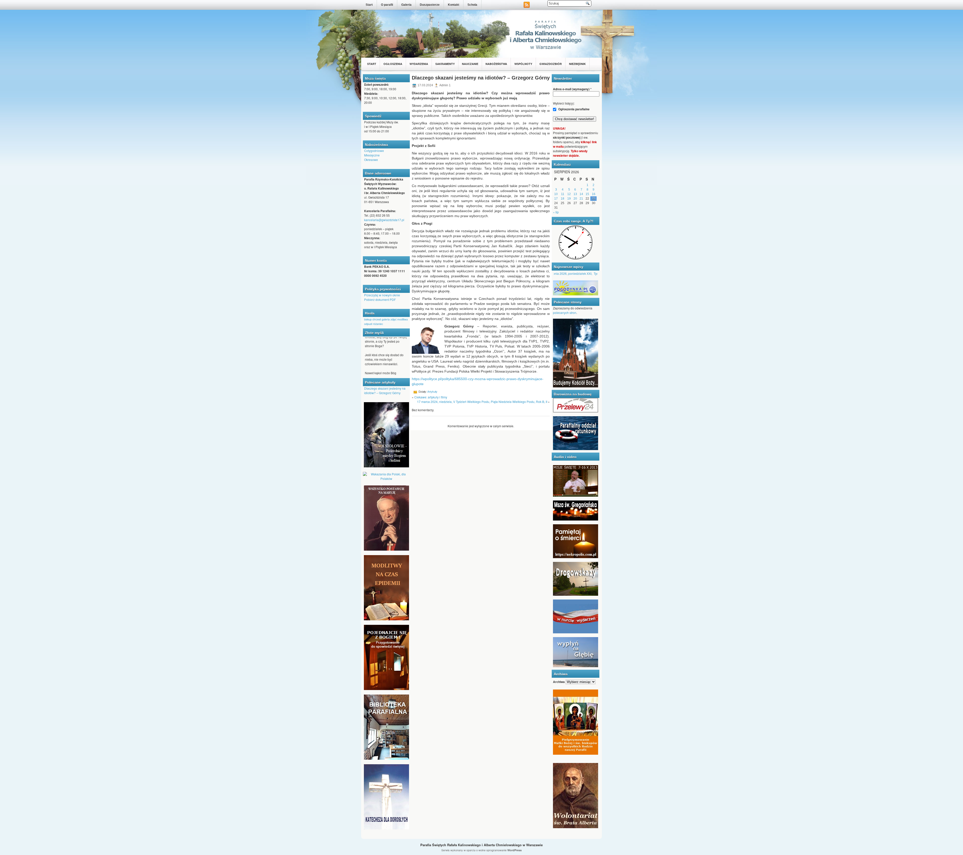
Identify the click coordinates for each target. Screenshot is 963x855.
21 (581, 198)
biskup (368, 319)
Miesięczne (372, 155)
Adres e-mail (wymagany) (572, 89)
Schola (472, 5)
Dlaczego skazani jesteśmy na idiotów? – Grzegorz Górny (385, 390)
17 (556, 198)
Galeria (406, 5)
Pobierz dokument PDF (380, 299)
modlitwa (402, 319)
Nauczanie (470, 64)
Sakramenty (445, 64)
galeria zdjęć (389, 319)
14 (581, 194)
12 (569, 194)
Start (369, 5)
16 (593, 194)
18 (562, 198)
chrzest (376, 319)
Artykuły (432, 391)
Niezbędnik (577, 64)
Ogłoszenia (392, 64)
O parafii (387, 5)
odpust (368, 324)
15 (587, 194)
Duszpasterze (430, 5)
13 (575, 194)
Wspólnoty (523, 64)
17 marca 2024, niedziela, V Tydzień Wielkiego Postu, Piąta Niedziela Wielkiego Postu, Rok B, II (482, 401)
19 (569, 198)
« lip (556, 212)
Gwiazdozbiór (550, 64)
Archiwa (559, 681)
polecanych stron (564, 312)
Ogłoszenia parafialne (573, 109)
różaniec (378, 324)
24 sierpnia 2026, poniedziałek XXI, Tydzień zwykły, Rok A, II (566, 273)
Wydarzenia (419, 64)
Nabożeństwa (496, 64)
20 (575, 198)
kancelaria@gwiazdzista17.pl (384, 220)
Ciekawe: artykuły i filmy (430, 397)
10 (556, 194)
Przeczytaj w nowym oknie (382, 295)
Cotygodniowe (374, 150)
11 (562, 194)
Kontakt (453, 5)
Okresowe (371, 159)
